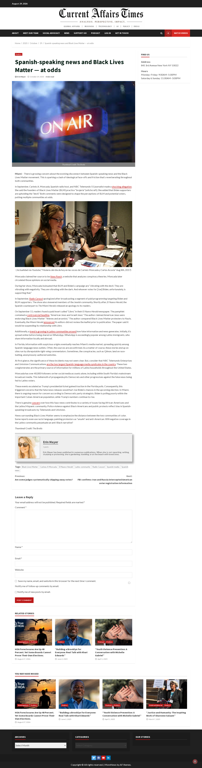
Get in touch (122, 33)
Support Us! (80, 33)
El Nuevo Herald (66, 467)
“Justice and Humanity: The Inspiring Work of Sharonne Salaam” (166, 694)
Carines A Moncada (48, 467)
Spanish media (113, 467)
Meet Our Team (30, 33)
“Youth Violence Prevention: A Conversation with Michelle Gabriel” (113, 632)
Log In (108, 33)
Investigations (23, 642)
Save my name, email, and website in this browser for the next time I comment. (57, 581)
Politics (18, 54)
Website (19, 569)
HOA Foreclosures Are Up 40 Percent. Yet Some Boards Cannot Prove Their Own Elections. (33, 632)
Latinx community (82, 467)
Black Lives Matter (30, 467)
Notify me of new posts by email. (33, 591)
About (15, 33)
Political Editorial (155, 705)
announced (49, 322)
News (66, 33)
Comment (20, 507)
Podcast (95, 33)
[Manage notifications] (195, 761)
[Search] (161, 33)
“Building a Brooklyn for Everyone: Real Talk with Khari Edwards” (73, 632)
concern (36, 402)
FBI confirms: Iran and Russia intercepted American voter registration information (105, 480)
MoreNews (110, 764)
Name (19, 547)
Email (18, 558)
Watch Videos (181, 33)
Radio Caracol (99, 467)
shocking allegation (122, 186)
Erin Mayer (21, 77)
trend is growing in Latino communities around (53, 331)
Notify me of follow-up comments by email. (37, 586)
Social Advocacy (51, 33)
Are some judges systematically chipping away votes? (44, 478)
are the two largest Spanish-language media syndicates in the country (81, 364)
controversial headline (38, 315)
